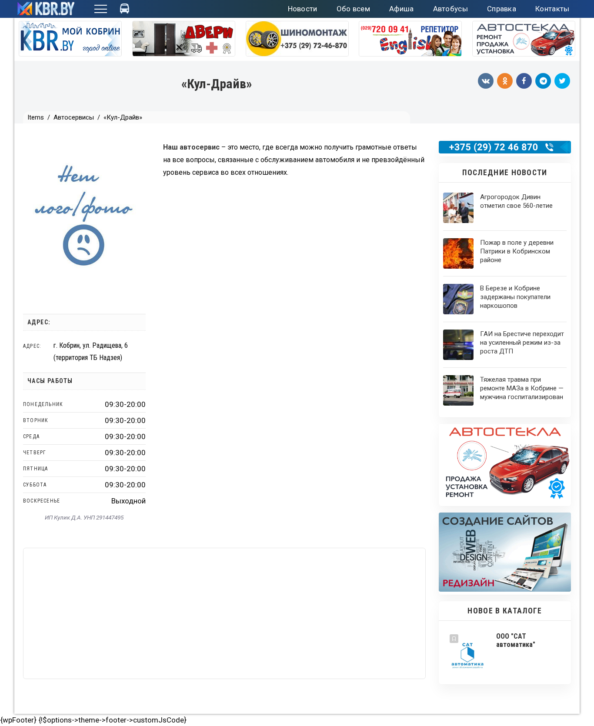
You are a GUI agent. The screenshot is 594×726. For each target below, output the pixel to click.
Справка (501, 8)
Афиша (401, 8)
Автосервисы (73, 117)
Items (35, 117)
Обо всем (353, 8)
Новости (302, 8)
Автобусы (450, 8)
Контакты (552, 8)
